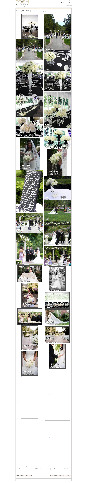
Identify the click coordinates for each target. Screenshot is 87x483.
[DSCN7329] (57, 81)
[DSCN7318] (57, 32)
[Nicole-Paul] (29, 409)
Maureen (24, 11)
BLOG (30, 11)
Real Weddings (43, 8)
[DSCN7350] (57, 162)
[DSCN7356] (57, 188)
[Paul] (57, 449)
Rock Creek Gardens (33, 466)
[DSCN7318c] (29, 49)
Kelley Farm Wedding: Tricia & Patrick (24, 475)
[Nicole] (57, 317)
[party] (57, 428)
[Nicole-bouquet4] (29, 388)
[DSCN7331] (57, 110)
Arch (22, 466)
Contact (55, 8)
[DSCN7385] (57, 256)
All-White (19, 466)
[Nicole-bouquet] (57, 356)
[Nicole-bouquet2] (29, 363)
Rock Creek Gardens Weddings (42, 11)
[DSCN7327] (29, 78)
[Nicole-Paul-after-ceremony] (29, 431)
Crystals (27, 466)
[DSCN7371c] (57, 233)
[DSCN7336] (29, 127)
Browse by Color (49, 8)
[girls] (57, 278)
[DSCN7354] (29, 191)
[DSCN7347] (29, 154)
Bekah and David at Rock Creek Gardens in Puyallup (60, 475)
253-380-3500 (68, 4)
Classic (24, 466)
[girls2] (29, 295)
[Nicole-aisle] (29, 337)
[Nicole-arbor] (57, 334)
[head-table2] (29, 316)
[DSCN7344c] (57, 138)
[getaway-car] (29, 273)
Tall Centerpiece (39, 466)
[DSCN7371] (29, 223)
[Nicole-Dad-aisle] (57, 406)
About (31, 8)
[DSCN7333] (29, 106)
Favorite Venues (36, 8)
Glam (29, 466)
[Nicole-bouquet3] (57, 381)
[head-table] (57, 300)
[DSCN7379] (29, 249)
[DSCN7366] (57, 210)
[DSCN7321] (57, 60)
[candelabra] (29, 26)
